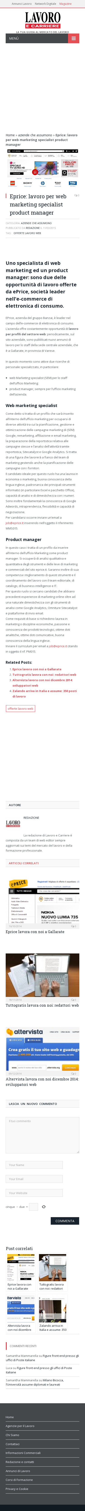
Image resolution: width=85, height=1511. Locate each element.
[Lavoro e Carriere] (42, 19)
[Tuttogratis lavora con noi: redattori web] (42, 977)
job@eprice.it (15, 523)
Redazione (33, 228)
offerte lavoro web (27, 233)
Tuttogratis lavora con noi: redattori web (44, 675)
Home (10, 135)
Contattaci (12, 1444)
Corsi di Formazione (19, 1480)
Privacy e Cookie (17, 1489)
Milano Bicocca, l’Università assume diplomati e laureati (35, 1382)
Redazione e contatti (20, 1462)
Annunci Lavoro (22, 4)
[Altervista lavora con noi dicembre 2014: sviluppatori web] (42, 1051)
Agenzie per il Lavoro (20, 1426)
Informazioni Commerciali (23, 1453)
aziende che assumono (35, 135)
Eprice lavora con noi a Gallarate (36, 669)
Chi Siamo (12, 1435)
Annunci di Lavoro (18, 1471)
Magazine (65, 4)
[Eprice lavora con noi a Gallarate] (42, 904)
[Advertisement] (42, 87)
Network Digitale (45, 4)
